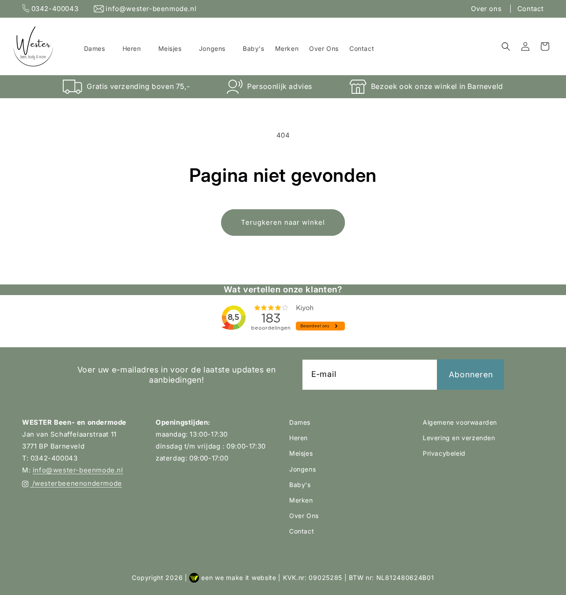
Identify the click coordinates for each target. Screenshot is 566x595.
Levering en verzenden (459, 437)
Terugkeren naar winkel (283, 222)
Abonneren (471, 374)
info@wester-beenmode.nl (150, 8)
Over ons (487, 8)
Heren (298, 437)
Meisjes (301, 453)
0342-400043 (54, 8)
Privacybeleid (444, 453)
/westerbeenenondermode (76, 483)
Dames (299, 422)
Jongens (302, 469)
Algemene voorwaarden (460, 422)
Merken (301, 500)
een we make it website (238, 577)
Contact (530, 8)
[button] (98, 48)
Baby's (300, 484)
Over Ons (304, 515)
